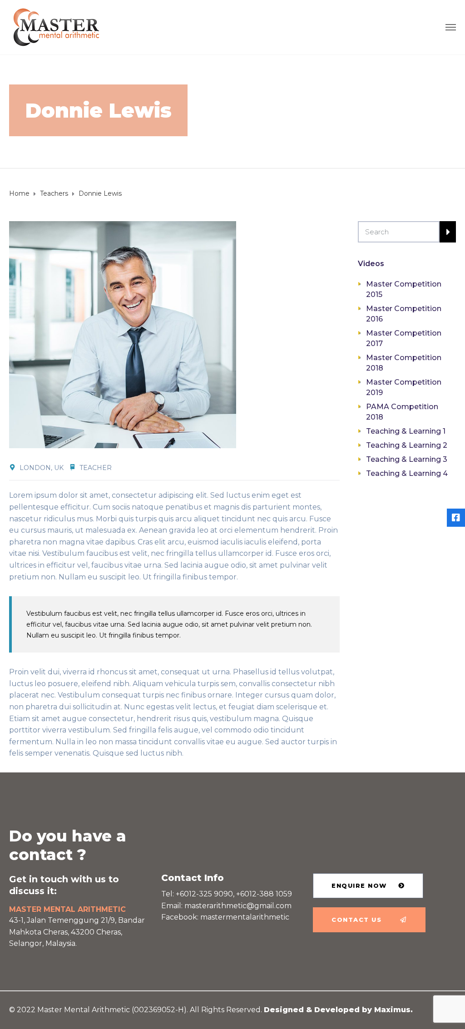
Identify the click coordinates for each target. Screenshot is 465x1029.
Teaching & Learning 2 (406, 445)
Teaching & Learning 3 (406, 459)
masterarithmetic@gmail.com (238, 905)
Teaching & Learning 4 (407, 473)
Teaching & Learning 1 (405, 431)
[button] (368, 885)
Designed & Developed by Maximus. (338, 1009)
